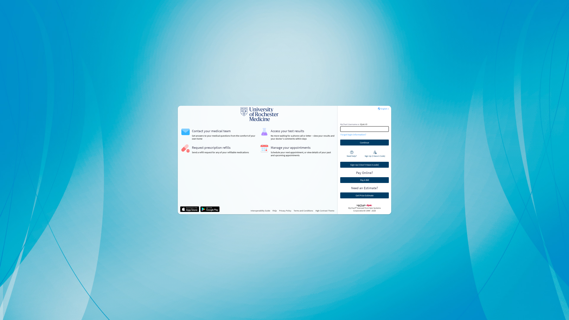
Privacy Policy (285, 210)
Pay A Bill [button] (364, 180)
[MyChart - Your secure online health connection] (257, 114)
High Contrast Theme (324, 210)
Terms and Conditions (303, 210)
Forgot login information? (353, 134)
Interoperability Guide (260, 210)
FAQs (274, 210)
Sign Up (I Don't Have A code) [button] (364, 164)
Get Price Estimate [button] (365, 195)
